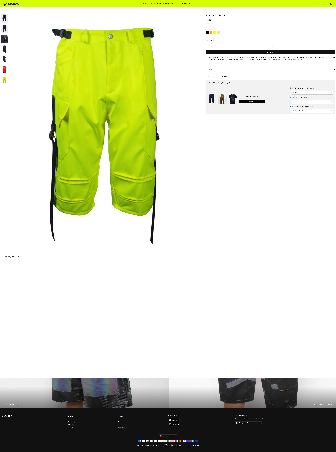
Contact (70, 419)
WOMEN (145, 3)
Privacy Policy (121, 424)
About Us (70, 416)
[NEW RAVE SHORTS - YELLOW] (7, 373)
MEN (152, 3)
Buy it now (270, 52)
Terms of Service (122, 427)
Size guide (209, 69)
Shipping (208, 23)
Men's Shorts (28, 10)
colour (211, 29)
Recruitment (121, 422)
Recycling (120, 416)
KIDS (158, 3)
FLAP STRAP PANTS (298, 97)
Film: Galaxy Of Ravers (124, 419)
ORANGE (211, 32)
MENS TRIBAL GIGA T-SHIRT (300, 106)
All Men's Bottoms (16, 10)
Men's (8, 10)
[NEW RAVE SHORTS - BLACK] (2, 373)
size (207, 37)
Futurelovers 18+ (184, 3)
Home (3, 10)
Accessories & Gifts (168, 3)
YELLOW (214, 32)
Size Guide (71, 427)
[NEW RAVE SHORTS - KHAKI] (9, 373)
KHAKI (218, 32)
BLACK (207, 32)
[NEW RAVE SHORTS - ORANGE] (4, 373)
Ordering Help (71, 422)
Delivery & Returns (73, 424)
